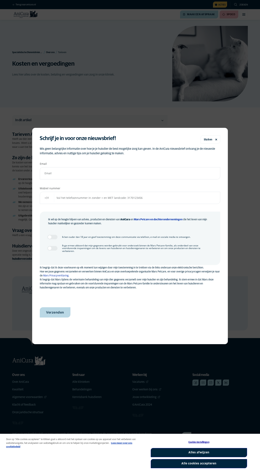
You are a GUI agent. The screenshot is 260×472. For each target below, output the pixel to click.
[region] (130, 453)
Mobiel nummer (50, 188)
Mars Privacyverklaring (56, 275)
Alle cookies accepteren (198, 463)
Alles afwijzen (198, 452)
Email (43, 164)
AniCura (125, 219)
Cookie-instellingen (198, 442)
